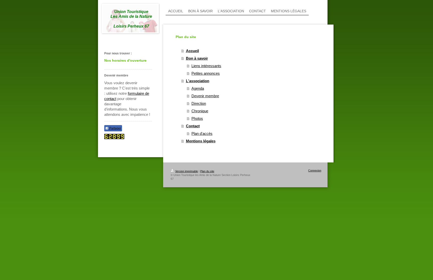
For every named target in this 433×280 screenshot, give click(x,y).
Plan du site (207, 171)
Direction (198, 103)
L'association (197, 81)
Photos (197, 118)
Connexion (314, 170)
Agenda (197, 88)
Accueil (192, 51)
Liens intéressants (206, 66)
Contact (193, 126)
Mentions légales (200, 141)
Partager (115, 128)
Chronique (199, 111)
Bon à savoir (197, 58)
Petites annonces (205, 73)
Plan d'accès (201, 133)
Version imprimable (186, 171)
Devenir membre (205, 96)
